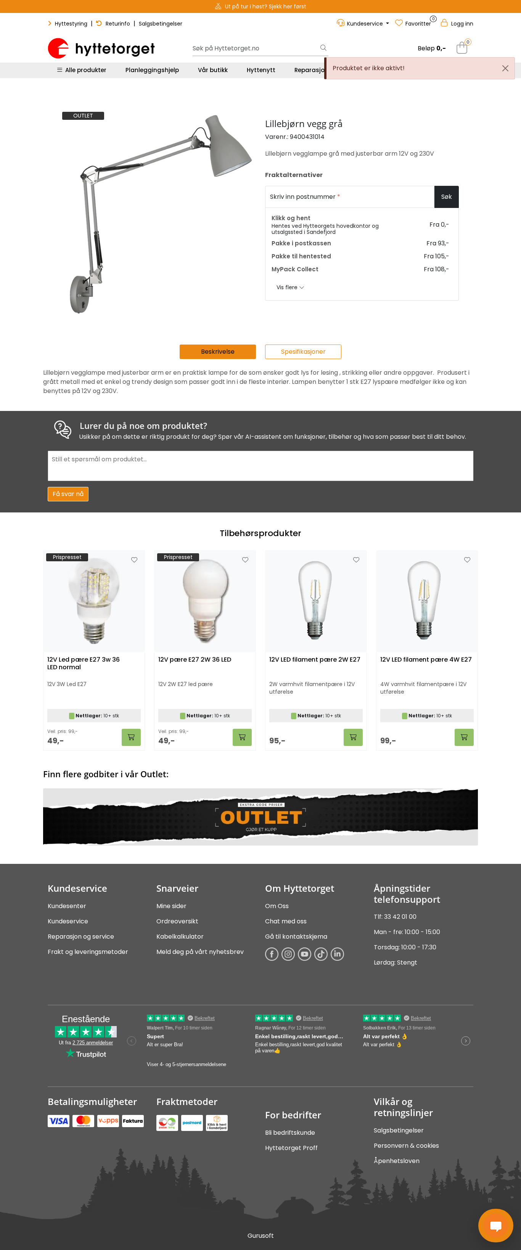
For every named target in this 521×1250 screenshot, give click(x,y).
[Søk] (323, 48)
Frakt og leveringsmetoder (88, 951)
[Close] (505, 68)
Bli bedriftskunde (290, 1132)
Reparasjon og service (81, 936)
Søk (446, 196)
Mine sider (171, 906)
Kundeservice (68, 921)
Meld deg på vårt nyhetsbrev (200, 951)
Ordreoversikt (177, 921)
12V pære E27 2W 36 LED (194, 660)
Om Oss (277, 906)
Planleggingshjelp (152, 70)
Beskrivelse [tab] (218, 351)
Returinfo (118, 23)
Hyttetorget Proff (291, 1148)
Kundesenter (67, 906)
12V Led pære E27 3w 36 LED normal (83, 663)
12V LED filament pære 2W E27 (314, 660)
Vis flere (288, 287)
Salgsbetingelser (160, 23)
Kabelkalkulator (180, 936)
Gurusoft (261, 1235)
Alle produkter (84, 70)
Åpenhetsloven (397, 1161)
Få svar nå (68, 494)
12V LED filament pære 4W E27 (426, 660)
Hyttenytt (261, 70)
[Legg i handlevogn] (131, 737)
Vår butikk (213, 70)
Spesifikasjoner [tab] (303, 351)
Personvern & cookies (406, 1145)
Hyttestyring (71, 23)
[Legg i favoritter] (134, 560)
